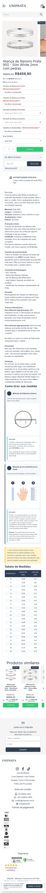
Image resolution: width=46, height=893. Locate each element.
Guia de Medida (23, 773)
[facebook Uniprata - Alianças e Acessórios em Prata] (23, 769)
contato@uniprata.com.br (24, 801)
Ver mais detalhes (11, 82)
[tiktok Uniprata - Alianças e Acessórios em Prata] (28, 769)
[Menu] (5, 6)
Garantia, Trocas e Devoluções (23, 780)
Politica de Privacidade (23, 784)
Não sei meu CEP (11, 168)
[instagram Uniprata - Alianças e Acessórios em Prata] (17, 769)
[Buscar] (41, 14)
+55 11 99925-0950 (24, 797)
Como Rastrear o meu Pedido (23, 776)
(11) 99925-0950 (24, 794)
